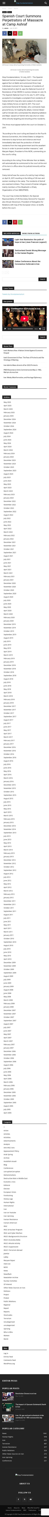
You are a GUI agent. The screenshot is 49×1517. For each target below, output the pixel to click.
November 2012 (10, 863)
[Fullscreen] (44, 329)
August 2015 (8, 798)
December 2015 (10, 785)
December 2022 (10, 501)
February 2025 (9, 412)
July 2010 (7, 949)
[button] (4, 3)
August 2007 (8, 1024)
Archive (6, 1158)
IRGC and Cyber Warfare (13, 1233)
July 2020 (7, 600)
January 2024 (9, 457)
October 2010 (9, 938)
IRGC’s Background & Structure (15, 1236)
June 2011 (7, 921)
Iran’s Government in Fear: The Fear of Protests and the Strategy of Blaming (24, 359)
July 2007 (7, 1027)
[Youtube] (30, 1499)
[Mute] (40, 329)
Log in (6, 1353)
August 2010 (8, 945)
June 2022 (7, 522)
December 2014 (10, 826)
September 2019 (10, 634)
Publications (32, 1510)
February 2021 (9, 576)
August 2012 (8, 874)
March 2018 (8, 696)
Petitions (7, 1291)
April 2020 (7, 610)
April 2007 (7, 1038)
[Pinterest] (15, 33)
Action (6, 1130)
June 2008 (7, 993)
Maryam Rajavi (9, 1260)
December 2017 (10, 706)
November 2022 (10, 505)
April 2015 (7, 812)
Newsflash (8, 1274)
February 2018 (9, 699)
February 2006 (9, 1085)
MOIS (6, 1267)
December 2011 (10, 901)
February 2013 (9, 853)
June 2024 (7, 440)
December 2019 (10, 624)
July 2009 (7, 979)
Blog (5, 1165)
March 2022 (8, 532)
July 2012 (7, 877)
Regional (7, 1305)
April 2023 (7, 487)
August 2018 (8, 679)
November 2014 (10, 829)
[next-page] (7, 272)
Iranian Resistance (11, 1219)
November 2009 (10, 966)
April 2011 (7, 928)
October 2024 (9, 426)
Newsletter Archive (11, 1277)
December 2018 (10, 665)
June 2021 (7, 563)
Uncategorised (9, 1322)
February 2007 (9, 1044)
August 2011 (8, 915)
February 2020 (9, 617)
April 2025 (7, 406)
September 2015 (10, 795)
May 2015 (7, 809)
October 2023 (9, 467)
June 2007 (7, 1031)
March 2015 (8, 815)
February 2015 (9, 819)
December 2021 (10, 542)
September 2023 (10, 470)
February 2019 (9, 658)
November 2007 (10, 1014)
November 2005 (10, 1096)
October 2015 (9, 792)
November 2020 (10, 587)
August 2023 (8, 474)
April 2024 (7, 446)
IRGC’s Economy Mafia (12, 1240)
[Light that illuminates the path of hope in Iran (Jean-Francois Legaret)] (8, 242)
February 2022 (9, 535)
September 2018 (10, 675)
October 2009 (9, 969)
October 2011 (9, 908)
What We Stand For (33, 1508)
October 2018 (9, 672)
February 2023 (9, 494)
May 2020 (7, 607)
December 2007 (10, 1010)
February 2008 (9, 1003)
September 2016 (10, 757)
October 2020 (9, 590)
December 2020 (10, 583)
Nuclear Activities (10, 1281)
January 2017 (9, 744)
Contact (40, 1510)
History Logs (8, 1199)
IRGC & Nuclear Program (13, 1230)
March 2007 (8, 1041)
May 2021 (7, 566)
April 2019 (7, 651)
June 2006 (7, 1072)
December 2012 (10, 860)
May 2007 (7, 1034)
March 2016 (8, 778)
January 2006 (9, 1089)
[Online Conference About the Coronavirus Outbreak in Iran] (8, 264)
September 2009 (10, 973)
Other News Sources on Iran (14, 1288)
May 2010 (7, 956)
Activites (7, 1134)
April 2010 (7, 959)
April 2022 (7, 528)
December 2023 (10, 460)
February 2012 (9, 894)
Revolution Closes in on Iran (25, 1393)
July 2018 (7, 682)
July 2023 (7, 477)
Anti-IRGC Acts (9, 1148)
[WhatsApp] (20, 33)
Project (6, 1294)
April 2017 (7, 733)
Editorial (7, 1185)
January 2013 (9, 856)
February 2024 (9, 453)
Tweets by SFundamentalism (13, 294)
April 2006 (7, 1079)
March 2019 (8, 655)
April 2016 (7, 774)
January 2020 (9, 621)
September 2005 (10, 1102)
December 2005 (10, 1092)
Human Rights (9, 1202)
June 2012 (7, 880)
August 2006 (8, 1065)
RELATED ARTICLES (11, 233)
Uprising (7, 1329)
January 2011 (9, 935)
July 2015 (7, 802)
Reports (7, 1312)
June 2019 (7, 645)
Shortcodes (8, 1315)
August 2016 (8, 761)
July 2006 (7, 1068)
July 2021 (7, 559)
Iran (5, 1209)
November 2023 (10, 464)
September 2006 (10, 1061)
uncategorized (9, 1325)
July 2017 (7, 723)
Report (6, 1308)
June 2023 (7, 481)
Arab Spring (8, 1154)
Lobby (6, 1257)
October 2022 (9, 508)
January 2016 (9, 781)
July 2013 (7, 836)
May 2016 (7, 771)
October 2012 (9, 867)
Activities (7, 1137)
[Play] (5, 329)
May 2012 (7, 884)
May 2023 (7, 484)
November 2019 (10, 628)
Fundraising (8, 1195)
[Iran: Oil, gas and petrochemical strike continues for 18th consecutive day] (8, 1418)
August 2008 (8, 990)
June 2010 (7, 952)
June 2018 (7, 686)
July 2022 (7, 518)
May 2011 (7, 925)
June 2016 (7, 768)
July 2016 (7, 764)
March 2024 (8, 450)
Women (6, 1335)
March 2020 (8, 614)
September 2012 (10, 870)
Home (4, 8)
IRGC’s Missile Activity (12, 1243)
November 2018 (10, 669)
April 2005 (7, 1113)
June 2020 (7, 604)
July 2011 (7, 918)
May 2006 (7, 1075)
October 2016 (9, 754)
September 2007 (10, 1020)
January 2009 (9, 986)
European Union (10, 1192)
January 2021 (9, 580)
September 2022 (10, 511)
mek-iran (7, 1264)
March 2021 (8, 573)
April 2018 (7, 692)
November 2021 (10, 546)
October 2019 (9, 631)
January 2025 (9, 416)
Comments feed (10, 1360)
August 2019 (8, 638)
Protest (6, 1298)
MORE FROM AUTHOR (31, 233)
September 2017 (10, 716)
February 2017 (9, 740)
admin (6, 28)
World (16, 8)
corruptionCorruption (12, 1171)
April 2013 (7, 846)
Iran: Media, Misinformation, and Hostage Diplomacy (22, 377)
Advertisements (10, 1141)
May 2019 (7, 648)
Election (7, 1189)
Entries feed (8, 1357)
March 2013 (8, 850)
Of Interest (8, 1284)
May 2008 (7, 997)
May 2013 (7, 843)
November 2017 (10, 710)
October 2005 (9, 1099)
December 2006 (10, 1051)
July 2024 (7, 436)
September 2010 (10, 942)
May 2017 (7, 730)
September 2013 (10, 833)
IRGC (5, 1226)
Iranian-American (10, 1223)
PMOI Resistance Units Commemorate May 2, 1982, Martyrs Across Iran (22, 371)
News (10, 8)
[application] (24, 318)
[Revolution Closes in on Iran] (8, 1396)
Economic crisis (9, 1182)
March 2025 (8, 409)
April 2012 (7, 887)
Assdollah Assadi (10, 1161)
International (9, 1206)
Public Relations (10, 1301)
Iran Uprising (9, 1216)
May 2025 (7, 402)
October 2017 (9, 713)
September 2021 (10, 552)
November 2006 (10, 1055)
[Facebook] (4, 33)
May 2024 (7, 443)
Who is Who (8, 1332)
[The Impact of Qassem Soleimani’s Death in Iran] (8, 1407)
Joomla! (6, 1253)
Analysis (7, 1144)
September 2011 (10, 911)
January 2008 (9, 1007)
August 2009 (8, 976)
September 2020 (10, 593)
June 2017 (7, 727)
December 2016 (10, 747)
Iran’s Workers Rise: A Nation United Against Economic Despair (23, 352)
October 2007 (9, 1017)
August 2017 (8, 720)
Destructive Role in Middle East (15, 1178)
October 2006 (9, 1058)
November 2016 (10, 751)
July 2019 (7, 641)
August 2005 (8, 1106)
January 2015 (9, 822)
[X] (10, 33)
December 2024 (10, 419)
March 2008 (8, 1000)
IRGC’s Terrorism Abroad (13, 1250)
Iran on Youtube (10, 1212)
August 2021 (8, 556)
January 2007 (9, 1048)
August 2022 (8, 515)
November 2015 (10, 788)
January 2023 (9, 498)
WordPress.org (9, 1363)
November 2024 (10, 423)
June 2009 (7, 983)
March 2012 (8, 891)
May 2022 (7, 525)
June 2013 (7, 839)
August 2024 (8, 433)
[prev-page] (3, 272)
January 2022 (9, 539)
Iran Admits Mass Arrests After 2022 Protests (21, 365)
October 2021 (9, 549)
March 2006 (8, 1082)
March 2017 (8, 737)
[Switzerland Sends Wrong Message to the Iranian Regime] (8, 253)
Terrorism (7, 1318)
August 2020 (8, 597)
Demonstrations (10, 1175)
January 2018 (9, 703)
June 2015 (7, 805)
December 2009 (10, 962)
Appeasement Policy (11, 1151)
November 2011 (10, 904)
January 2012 (9, 897)
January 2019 (9, 662)
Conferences (8, 1168)
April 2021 (7, 569)
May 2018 (7, 689)
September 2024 (10, 429)
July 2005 (7, 1109)
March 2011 (8, 932)
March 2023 (8, 491)
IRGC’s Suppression (11, 1247)
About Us (17, 1508)
